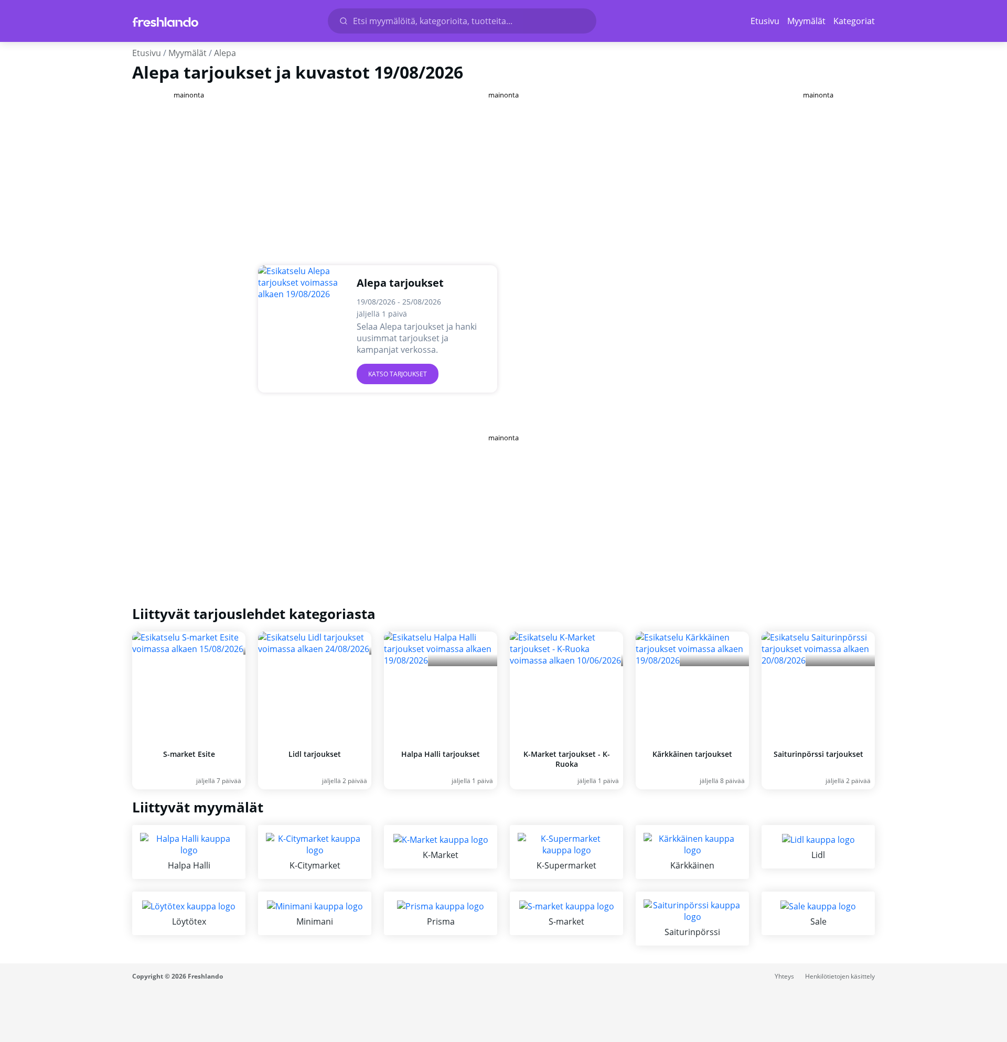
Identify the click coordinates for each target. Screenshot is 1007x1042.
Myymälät (806, 21)
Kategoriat (854, 21)
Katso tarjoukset (397, 374)
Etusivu (765, 21)
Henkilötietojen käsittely (840, 976)
